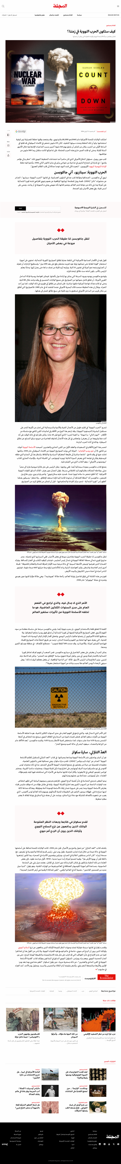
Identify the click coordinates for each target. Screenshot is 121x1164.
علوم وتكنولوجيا (40, 15)
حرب (82, 991)
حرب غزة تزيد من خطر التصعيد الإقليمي (100, 1034)
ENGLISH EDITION (113, 15)
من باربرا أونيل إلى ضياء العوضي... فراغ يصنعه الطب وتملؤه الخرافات (76, 1108)
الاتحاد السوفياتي (72, 991)
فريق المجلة (17, 1134)
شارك (8, 151)
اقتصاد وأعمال (54, 15)
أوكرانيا (52, 991)
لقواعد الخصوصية (34, 212)
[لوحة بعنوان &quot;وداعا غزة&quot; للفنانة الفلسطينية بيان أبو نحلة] (22, 1020)
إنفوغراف (40, 1141)
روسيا (60, 991)
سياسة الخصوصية (15, 1141)
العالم (72, 1148)
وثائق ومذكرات (92, 1144)
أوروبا (72, 1138)
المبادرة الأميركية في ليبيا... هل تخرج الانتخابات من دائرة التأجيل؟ (28, 1075)
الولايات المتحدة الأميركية (66, 1141)
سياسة (79, 15)
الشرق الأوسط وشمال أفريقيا (65, 1134)
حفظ (8, 141)
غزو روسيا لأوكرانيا (86, 451)
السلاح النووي (24, 947)
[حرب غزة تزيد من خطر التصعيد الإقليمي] (98, 1020)
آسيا (73, 1144)
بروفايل (95, 1148)
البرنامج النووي (93, 991)
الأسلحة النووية (29, 447)
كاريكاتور (40, 1134)
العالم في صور (38, 1138)
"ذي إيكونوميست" (101, 131)
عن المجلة (18, 1131)
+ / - (8, 130)
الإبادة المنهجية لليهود (97, 166)
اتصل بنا (18, 1144)
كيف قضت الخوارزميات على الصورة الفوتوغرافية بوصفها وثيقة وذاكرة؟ (76, 1075)
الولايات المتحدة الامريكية (37, 991)
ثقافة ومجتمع (68, 15)
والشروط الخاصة (25, 212)
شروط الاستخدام (16, 1138)
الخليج (72, 1131)
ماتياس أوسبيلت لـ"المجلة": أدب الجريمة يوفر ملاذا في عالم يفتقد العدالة (27, 1091)
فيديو (41, 1131)
